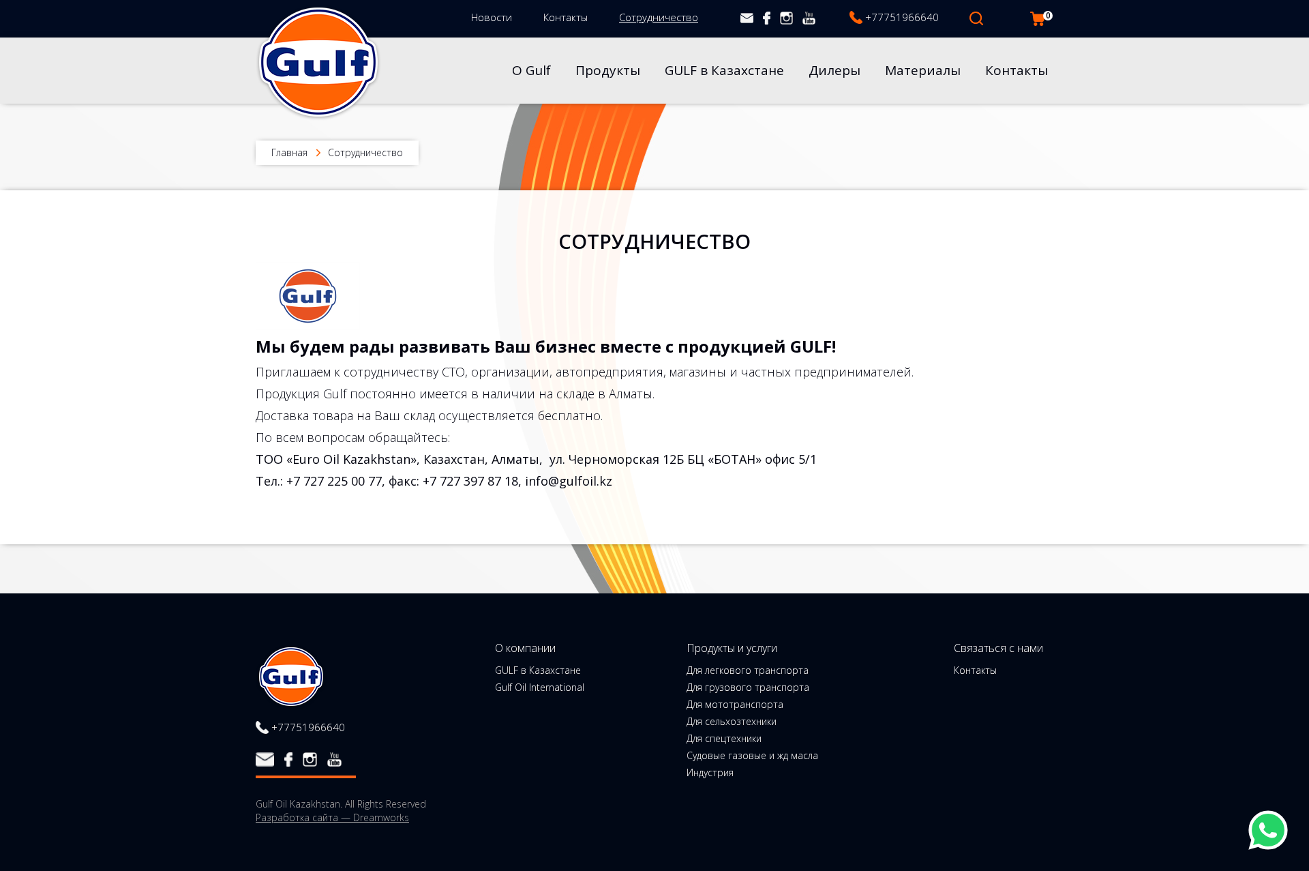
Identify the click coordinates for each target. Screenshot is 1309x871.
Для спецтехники (724, 739)
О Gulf (531, 70)
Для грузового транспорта (748, 687)
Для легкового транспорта (748, 670)
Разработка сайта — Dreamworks (332, 817)
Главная (289, 152)
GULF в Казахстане (724, 70)
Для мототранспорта (735, 704)
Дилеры (834, 70)
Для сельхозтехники (732, 721)
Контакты (565, 17)
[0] (1037, 19)
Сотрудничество (658, 17)
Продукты (607, 70)
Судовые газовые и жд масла (752, 756)
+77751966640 (902, 17)
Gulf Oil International (539, 687)
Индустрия (710, 773)
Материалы (923, 70)
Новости (491, 17)
